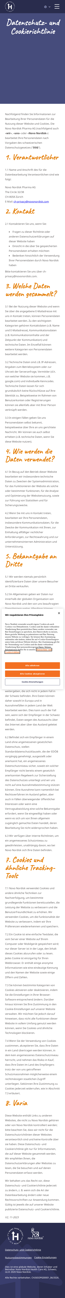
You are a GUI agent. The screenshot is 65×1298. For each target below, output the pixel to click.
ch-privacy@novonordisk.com (31, 201)
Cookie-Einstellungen (32, 682)
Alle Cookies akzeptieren (32, 674)
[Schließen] (59, 613)
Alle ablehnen (32, 665)
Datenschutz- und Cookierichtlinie (23, 1249)
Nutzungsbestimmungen (18, 1257)
